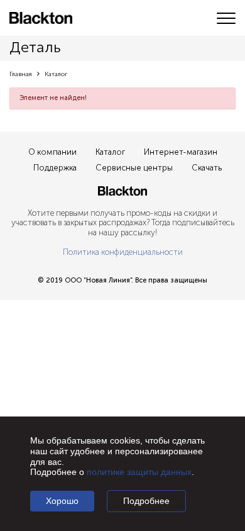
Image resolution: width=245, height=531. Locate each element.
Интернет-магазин (180, 152)
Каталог (110, 152)
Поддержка (55, 167)
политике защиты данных (139, 472)
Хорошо (62, 501)
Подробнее (146, 501)
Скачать (207, 167)
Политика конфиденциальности (123, 252)
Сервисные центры (134, 167)
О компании (52, 152)
